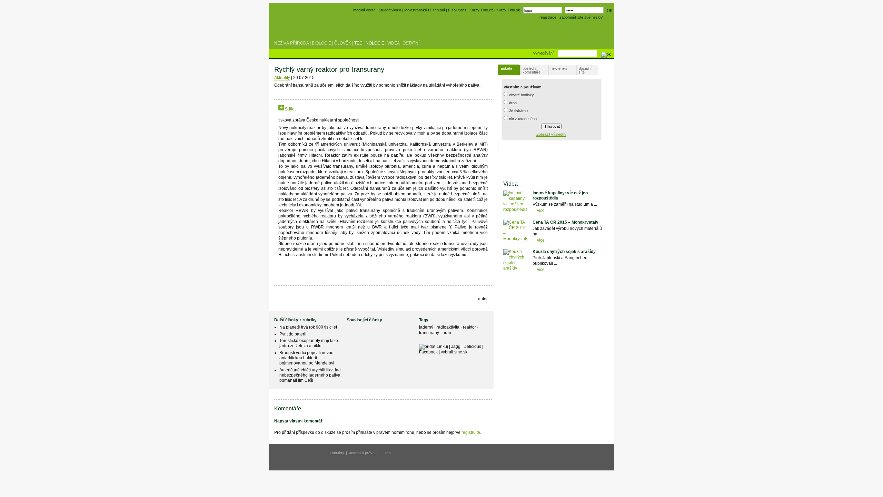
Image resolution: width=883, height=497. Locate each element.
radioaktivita (448, 327)
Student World (292, 27)
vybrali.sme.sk (454, 352)
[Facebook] (300, 109)
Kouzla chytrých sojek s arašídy (564, 251)
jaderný (426, 327)
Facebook (428, 352)
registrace (547, 17)
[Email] (338, 109)
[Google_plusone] (322, 109)
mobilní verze (364, 10)
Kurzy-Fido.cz (481, 10)
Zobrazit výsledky (551, 134)
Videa (393, 43)
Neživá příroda (291, 43)
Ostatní (411, 43)
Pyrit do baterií (292, 334)
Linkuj (442, 346)
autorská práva (362, 453)
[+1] (322, 107)
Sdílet (290, 109)
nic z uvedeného (523, 119)
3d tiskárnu (518, 111)
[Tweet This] (306, 109)
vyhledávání (543, 53)
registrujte (471, 432)
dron (513, 103)
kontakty (337, 453)
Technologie (369, 43)
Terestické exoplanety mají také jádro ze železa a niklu (308, 343)
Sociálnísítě (585, 70)
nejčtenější (559, 68)
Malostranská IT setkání (424, 10)
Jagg (455, 346)
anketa (506, 68)
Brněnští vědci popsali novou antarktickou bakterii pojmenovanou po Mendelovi (306, 358)
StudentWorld (390, 10)
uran (447, 332)
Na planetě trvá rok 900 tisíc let (308, 327)
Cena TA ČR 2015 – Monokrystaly (565, 222)
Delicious (472, 346)
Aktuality (282, 77)
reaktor (470, 327)
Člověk (342, 43)
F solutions (457, 10)
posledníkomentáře (531, 70)
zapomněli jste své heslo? (581, 17)
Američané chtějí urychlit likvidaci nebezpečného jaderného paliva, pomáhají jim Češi (310, 375)
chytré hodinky (521, 95)
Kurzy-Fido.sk (508, 10)
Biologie (321, 43)
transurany (429, 332)
